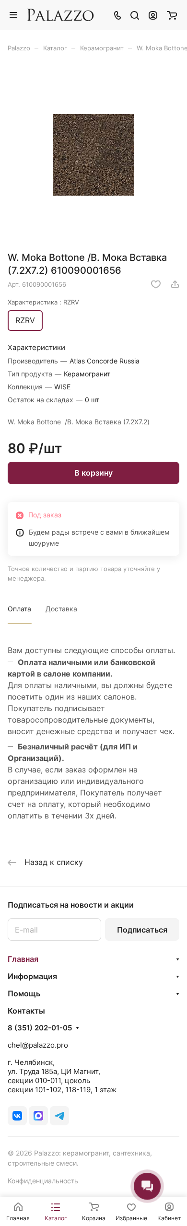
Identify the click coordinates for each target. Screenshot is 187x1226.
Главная (23, 959)
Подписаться (142, 929)
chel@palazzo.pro (38, 1045)
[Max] (38, 1115)
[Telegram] (59, 1115)
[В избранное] (156, 284)
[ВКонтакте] (17, 1115)
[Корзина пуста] (172, 15)
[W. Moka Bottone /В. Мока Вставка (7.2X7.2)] (93, 155)
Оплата (19, 609)
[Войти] (153, 15)
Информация (32, 976)
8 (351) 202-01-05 (40, 1028)
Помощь (24, 993)
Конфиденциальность (43, 1181)
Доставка (61, 609)
